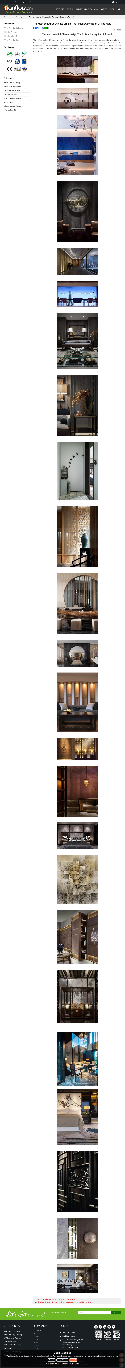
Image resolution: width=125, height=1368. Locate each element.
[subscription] (116, 1312)
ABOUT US (69, 9)
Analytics (59, 1363)
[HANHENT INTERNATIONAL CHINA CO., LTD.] (18, 9)
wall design (41, 40)
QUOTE (111, 9)
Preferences (67, 1363)
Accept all (73, 1360)
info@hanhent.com (68, 1336)
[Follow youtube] (96, 1327)
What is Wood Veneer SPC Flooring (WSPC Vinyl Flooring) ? (59, 1299)
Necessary (51, 1363)
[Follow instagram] (113, 1327)
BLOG (96, 9)
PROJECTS (88, 9)
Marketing (76, 1363)
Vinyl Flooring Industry (20, 17)
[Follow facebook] (100, 1327)
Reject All (51, 1360)
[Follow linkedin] (104, 1327)
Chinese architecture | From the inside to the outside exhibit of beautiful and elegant (65, 1302)
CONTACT (103, 9)
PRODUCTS (60, 9)
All (10, 17)
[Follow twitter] (109, 1327)
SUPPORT (79, 9)
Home (6, 17)
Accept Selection (62, 1360)
